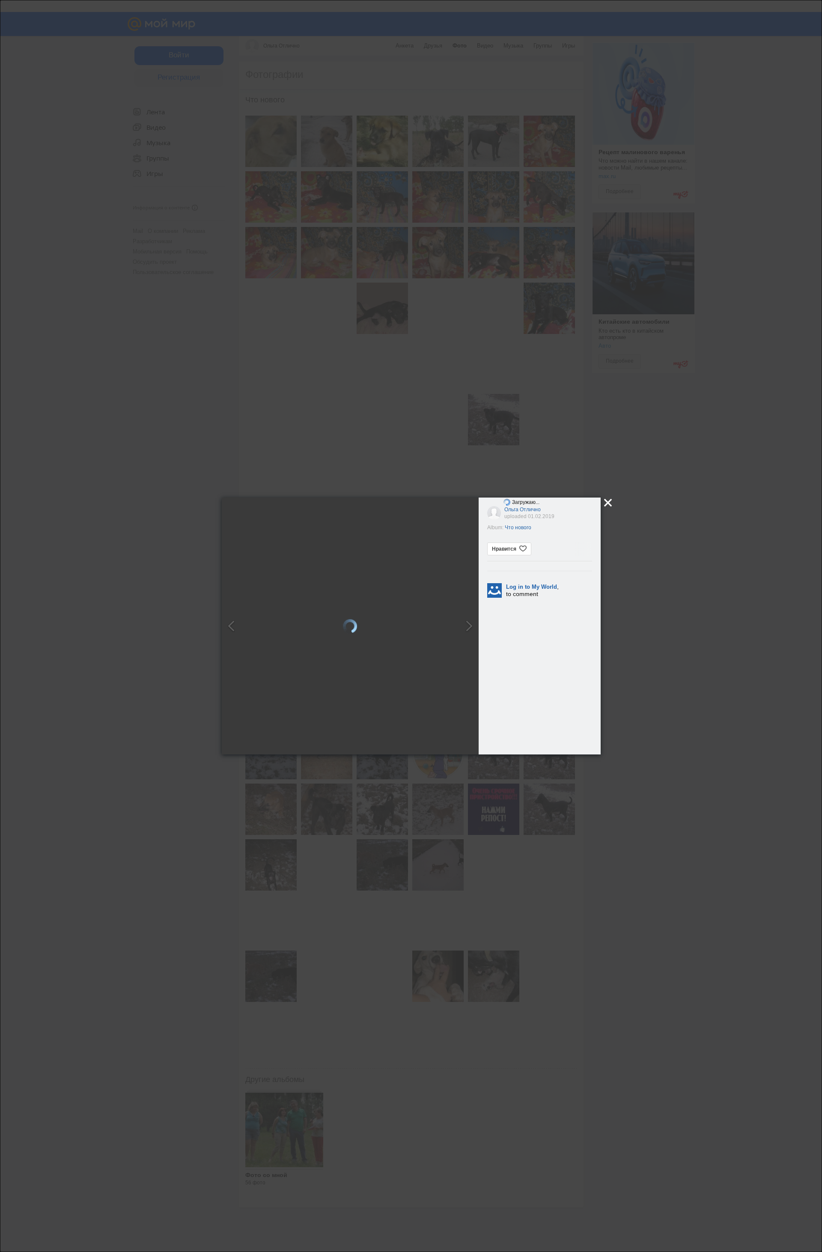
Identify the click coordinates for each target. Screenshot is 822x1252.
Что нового (518, 528)
